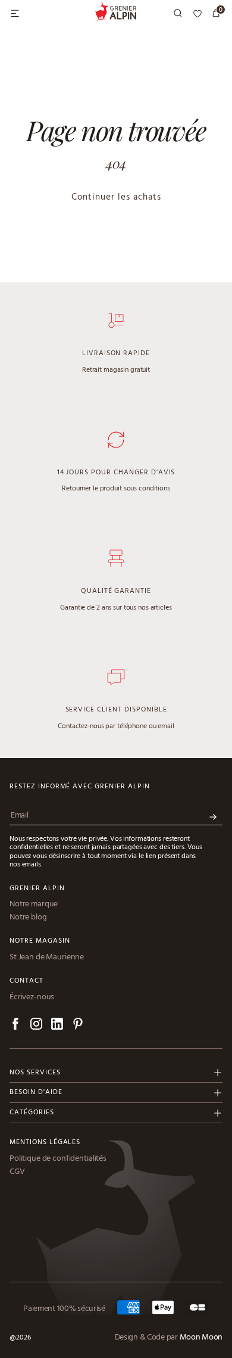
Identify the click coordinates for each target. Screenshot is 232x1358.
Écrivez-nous (32, 997)
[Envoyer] (212, 817)
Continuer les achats (116, 197)
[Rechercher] (178, 14)
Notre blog (28, 917)
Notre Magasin (40, 941)
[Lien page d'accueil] (116, 14)
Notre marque (34, 904)
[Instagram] (36, 1026)
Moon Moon (201, 1338)
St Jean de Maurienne (47, 957)
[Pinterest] (78, 1026)
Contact (26, 981)
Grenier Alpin (37, 889)
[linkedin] (57, 1026)
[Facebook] (15, 1026)
